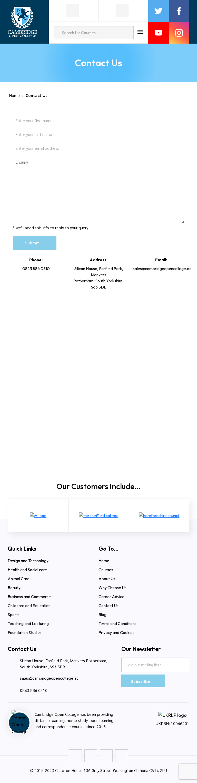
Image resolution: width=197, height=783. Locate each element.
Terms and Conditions (117, 623)
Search (127, 32)
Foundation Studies (25, 632)
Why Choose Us (112, 587)
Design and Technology (28, 560)
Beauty (14, 587)
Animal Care (18, 578)
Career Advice (111, 596)
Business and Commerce (29, 596)
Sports (13, 614)
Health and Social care (27, 569)
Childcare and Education (29, 605)
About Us (106, 578)
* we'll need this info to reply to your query (50, 227)
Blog (102, 614)
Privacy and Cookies (116, 632)
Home (14, 95)
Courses (105, 569)
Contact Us (108, 605)
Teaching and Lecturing (28, 623)
